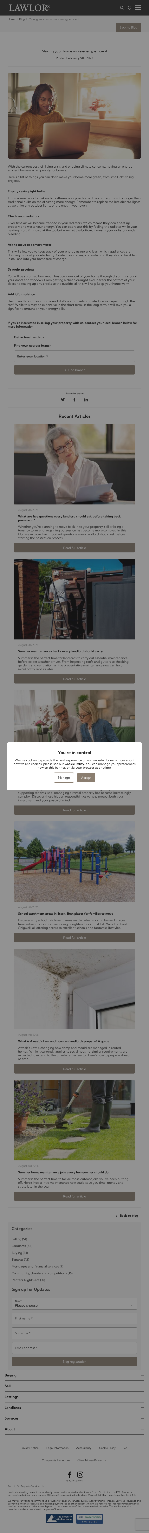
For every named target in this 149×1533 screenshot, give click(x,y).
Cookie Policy (74, 764)
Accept (86, 777)
